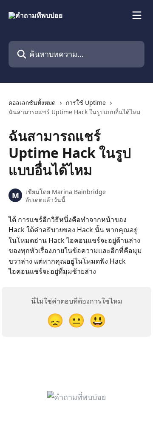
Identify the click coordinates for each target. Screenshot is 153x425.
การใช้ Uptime (86, 103)
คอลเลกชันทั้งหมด (32, 103)
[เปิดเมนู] (136, 15)
